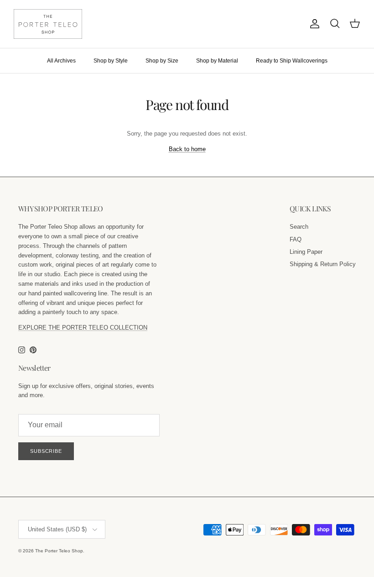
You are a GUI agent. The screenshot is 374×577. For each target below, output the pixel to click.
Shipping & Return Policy (323, 264)
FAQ (295, 239)
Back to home (187, 149)
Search (299, 226)
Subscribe (46, 451)
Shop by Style (111, 61)
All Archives (61, 61)
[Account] (313, 23)
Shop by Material (217, 61)
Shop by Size (161, 61)
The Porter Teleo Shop (59, 550)
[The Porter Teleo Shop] (48, 24)
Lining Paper (306, 251)
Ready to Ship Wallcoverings (291, 61)
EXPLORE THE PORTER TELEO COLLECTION (82, 327)
